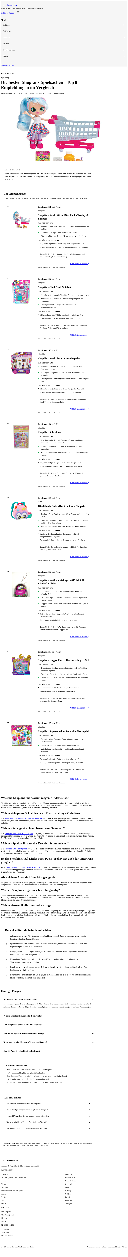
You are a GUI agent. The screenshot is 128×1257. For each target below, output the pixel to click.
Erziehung (68, 1200)
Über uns (4, 1218)
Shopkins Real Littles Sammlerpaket (19, 834)
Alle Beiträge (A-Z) (8, 1215)
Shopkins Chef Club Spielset (16, 849)
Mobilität (68, 1174)
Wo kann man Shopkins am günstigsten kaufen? (27, 1073)
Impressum (5, 1229)
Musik (67, 1187)
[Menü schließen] (9, 19)
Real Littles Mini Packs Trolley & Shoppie (23, 867)
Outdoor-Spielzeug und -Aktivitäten (13, 1178)
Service (3, 1197)
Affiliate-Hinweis (42, 1145)
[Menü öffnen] (17, 12)
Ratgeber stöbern (7, 13)
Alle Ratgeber (6, 1212)
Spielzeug (11, 8)
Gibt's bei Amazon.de (79, 264)
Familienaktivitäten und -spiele (12, 1191)
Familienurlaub (32, 8)
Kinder (3, 1204)
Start (2, 73)
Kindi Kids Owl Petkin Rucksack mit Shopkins (23, 818)
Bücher (24, 8)
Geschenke (69, 1184)
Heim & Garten (70, 1181)
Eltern (40, 8)
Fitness (3, 1181)
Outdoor (18, 8)
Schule (3, 1194)
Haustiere (4, 1187)
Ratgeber (4, 8)
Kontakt (4, 1221)
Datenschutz (5, 1233)
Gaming (68, 1191)
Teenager (68, 1204)
